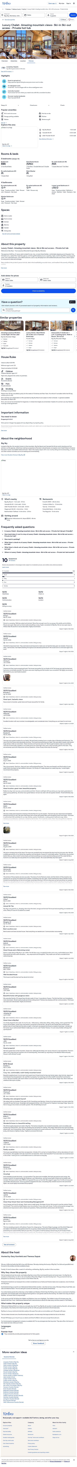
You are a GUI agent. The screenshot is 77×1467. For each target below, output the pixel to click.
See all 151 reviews (6, 71)
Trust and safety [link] (7, 1431)
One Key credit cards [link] (8, 1440)
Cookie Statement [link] (32, 1446)
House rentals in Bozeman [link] (10, 1373)
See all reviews (9, 1244)
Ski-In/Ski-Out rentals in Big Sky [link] (12, 1385)
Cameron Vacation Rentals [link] (10, 1387)
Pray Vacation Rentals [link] (9, 1400)
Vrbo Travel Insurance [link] (8, 1443)
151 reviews (12, 560)
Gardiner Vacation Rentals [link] (10, 1397)
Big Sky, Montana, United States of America (13, 16)
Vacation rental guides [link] (8, 1437)
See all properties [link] (10, 19)
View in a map (6, 146)
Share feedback (38, 1343)
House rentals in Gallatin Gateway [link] (13, 1375)
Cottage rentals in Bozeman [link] (11, 1370)
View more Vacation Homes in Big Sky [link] (12, 455)
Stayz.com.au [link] (56, 1437)
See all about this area (45, 139)
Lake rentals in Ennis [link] (9, 1377)
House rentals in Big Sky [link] (10, 1372)
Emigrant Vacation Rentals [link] (10, 1394)
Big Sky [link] (24, 9)
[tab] (9, 1357)
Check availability (38, 291)
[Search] (73, 310)
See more (4, 268)
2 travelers (8, 286)
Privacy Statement (55, 1461)
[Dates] (34, 15)
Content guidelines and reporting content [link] (38, 1452)
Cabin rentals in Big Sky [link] (10, 1363)
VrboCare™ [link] (6, 1428)
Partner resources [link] (7, 1434)
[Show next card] (74, 336)
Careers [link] (30, 1428)
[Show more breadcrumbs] (3, 9)
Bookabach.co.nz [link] (57, 1434)
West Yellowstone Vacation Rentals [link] (13, 1402)
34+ (73, 56)
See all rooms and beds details (11, 234)
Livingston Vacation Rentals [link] (11, 1399)
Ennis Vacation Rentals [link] (9, 1389)
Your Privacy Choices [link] (33, 1449)
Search (73, 15)
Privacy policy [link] (31, 1443)
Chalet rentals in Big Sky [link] (10, 1367)
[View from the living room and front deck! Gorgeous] (6, 830)
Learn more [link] (5, 568)
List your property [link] (7, 1425)
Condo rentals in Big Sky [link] (10, 1368)
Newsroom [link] (30, 1434)
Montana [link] (8, 9)
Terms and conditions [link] (33, 1440)
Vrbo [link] (54, 1425)
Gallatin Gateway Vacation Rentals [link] (13, 1395)
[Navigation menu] (74, 3)
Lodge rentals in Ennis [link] (9, 1379)
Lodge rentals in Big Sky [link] (10, 1380)
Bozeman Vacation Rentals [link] (11, 1392)
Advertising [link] (6, 1446)
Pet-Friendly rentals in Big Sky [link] (12, 1384)
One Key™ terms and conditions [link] (36, 1437)
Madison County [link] (16, 9)
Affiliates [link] (30, 1431)
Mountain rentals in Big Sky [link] (11, 1382)
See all (3, 123)
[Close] (74, 1460)
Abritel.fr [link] (55, 1428)
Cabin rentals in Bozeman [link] (10, 1365)
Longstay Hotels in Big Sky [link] (11, 1362)
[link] (71, 19)
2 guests (53, 16)
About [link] (29, 1425)
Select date (9, 280)
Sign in (68, 3)
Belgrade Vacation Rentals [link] (11, 1390)
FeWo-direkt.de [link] (57, 1431)
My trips (61, 3)
